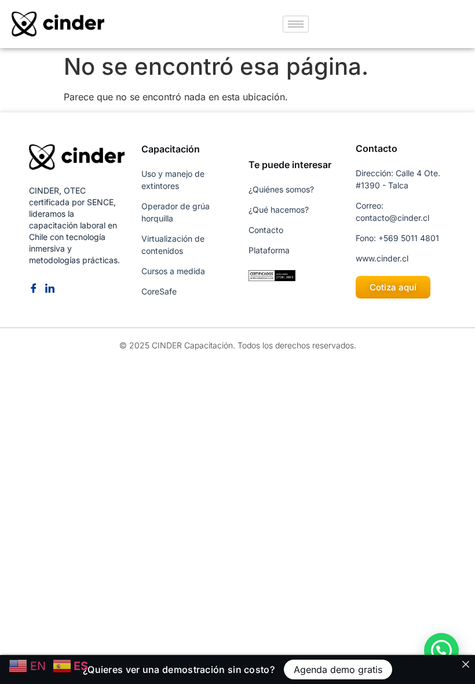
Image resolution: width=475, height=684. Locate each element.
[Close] (465, 664)
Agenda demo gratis (338, 669)
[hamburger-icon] (296, 24)
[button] (441, 650)
